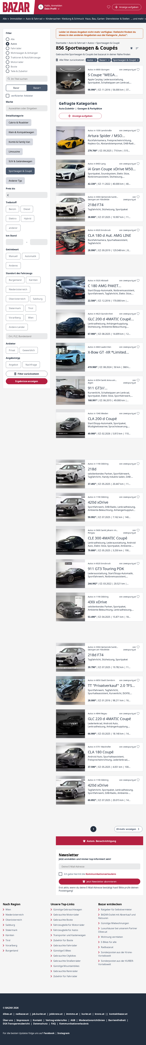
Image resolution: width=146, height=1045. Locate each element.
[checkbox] (26, 95)
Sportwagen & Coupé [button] (124, 60)
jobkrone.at (57, 1013)
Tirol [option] (30, 308)
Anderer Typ (15, 180)
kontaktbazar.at (118, 1013)
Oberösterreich (14, 919)
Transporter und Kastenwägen (69, 935)
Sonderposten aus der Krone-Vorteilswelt (115, 954)
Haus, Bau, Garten (95, 18)
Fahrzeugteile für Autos (65, 930)
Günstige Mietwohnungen (122, 923)
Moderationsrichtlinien (92, 1020)
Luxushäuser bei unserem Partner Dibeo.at (117, 930)
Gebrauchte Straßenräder (67, 960)
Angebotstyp (13, 358)
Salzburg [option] (37, 298)
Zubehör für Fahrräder (65, 976)
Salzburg (10, 924)
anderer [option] (13, 227)
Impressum (25, 1020)
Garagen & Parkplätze (89, 108)
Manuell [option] (13, 256)
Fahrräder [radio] (16, 48)
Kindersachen (53, 18)
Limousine (14, 151)
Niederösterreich (15, 914)
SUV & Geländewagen (20, 161)
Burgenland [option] (15, 280)
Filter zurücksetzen (28, 373)
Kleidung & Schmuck (73, 18)
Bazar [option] (16, 87)
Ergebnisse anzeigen (26, 381)
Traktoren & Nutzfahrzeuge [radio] (25, 57)
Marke (9, 101)
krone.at (102, 1013)
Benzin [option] (12, 209)
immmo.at (74, 1013)
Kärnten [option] (33, 280)
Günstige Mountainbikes (66, 966)
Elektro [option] (13, 218)
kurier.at (88, 1013)
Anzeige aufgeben (82, 116)
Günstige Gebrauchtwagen (67, 909)
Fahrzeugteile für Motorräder (69, 924)
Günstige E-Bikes (62, 950)
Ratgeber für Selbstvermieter (122, 909)
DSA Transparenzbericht (18, 1023)
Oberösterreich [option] (17, 298)
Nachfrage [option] (31, 364)
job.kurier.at (40, 1013)
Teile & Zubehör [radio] (19, 71)
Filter (9, 33)
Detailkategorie (14, 115)
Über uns (8, 1020)
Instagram (63, 1033)
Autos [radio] (14, 43)
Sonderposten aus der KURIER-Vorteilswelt (116, 962)
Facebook (50, 1033)
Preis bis (10, 188)
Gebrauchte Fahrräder (65, 945)
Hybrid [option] (27, 218)
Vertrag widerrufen (56, 1020)
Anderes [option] (13, 265)
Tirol (8, 940)
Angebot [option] (13, 364)
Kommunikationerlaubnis (74, 1023)
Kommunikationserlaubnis (101, 874)
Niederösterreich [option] (18, 289)
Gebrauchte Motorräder (66, 914)
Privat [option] (12, 350)
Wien (8, 909)
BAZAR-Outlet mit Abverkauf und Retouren (116, 916)
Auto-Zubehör (66, 108)
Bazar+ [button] (103, 60)
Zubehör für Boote (63, 940)
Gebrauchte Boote (63, 919)
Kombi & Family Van (19, 141)
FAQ (53, 1023)
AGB (75, 1020)
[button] (50, 7)
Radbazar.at (118, 947)
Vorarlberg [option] (15, 317)
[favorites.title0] (108, 7)
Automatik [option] (30, 256)
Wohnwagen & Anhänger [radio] (24, 52)
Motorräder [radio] (17, 62)
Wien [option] (31, 317)
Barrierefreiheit (118, 1020)
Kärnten (10, 935)
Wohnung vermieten (122, 936)
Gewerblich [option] (29, 350)
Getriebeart (12, 249)
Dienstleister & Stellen (118, 18)
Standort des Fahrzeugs (19, 273)
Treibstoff (11, 202)
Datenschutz (40, 1023)
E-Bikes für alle (119, 942)
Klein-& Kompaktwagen (21, 132)
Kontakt (37, 1020)
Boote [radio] (14, 66)
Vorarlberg (11, 945)
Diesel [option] (27, 209)
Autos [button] (90, 60)
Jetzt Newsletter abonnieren (101, 881)
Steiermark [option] (15, 308)
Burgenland (12, 950)
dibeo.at (9, 1013)
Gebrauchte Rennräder (65, 971)
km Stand (11, 235)
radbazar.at (24, 1013)
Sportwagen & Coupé (20, 171)
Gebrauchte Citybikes (64, 955)
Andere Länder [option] (17, 327)
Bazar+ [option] (37, 87)
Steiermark (11, 930)
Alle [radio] (13, 39)
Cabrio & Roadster (19, 122)
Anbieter (11, 343)
